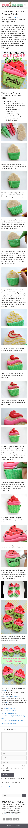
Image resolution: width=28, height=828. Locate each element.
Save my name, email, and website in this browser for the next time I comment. (14, 768)
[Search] (24, 795)
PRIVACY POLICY (10, 814)
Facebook (6, 696)
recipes (14, 713)
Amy (4, 690)
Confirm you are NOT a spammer (13, 778)
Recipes (12, 708)
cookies (9, 713)
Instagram (14, 696)
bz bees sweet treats (10, 711)
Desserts (6, 708)
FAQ (7, 702)
